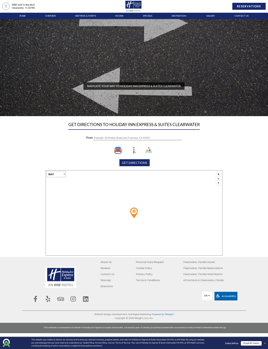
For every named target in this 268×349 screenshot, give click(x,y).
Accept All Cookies (251, 343)
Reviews (105, 268)
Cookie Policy (88, 343)
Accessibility (228, 296)
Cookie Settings (231, 343)
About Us (106, 262)
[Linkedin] (85, 299)
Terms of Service (122, 343)
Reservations (249, 6)
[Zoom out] (218, 178)
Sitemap (105, 280)
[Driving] (120, 150)
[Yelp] (48, 299)
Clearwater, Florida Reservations (203, 268)
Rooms (119, 15)
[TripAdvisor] (60, 299)
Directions (106, 286)
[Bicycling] (148, 150)
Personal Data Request (150, 262)
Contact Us (241, 15)
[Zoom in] (218, 174)
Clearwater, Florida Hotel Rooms (203, 274)
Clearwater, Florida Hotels (199, 262)
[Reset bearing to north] (218, 183)
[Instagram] (73, 299)
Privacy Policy (101, 343)
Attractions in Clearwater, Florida (203, 280)
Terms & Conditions (148, 280)
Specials (147, 15)
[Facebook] (35, 299)
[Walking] (134, 150)
